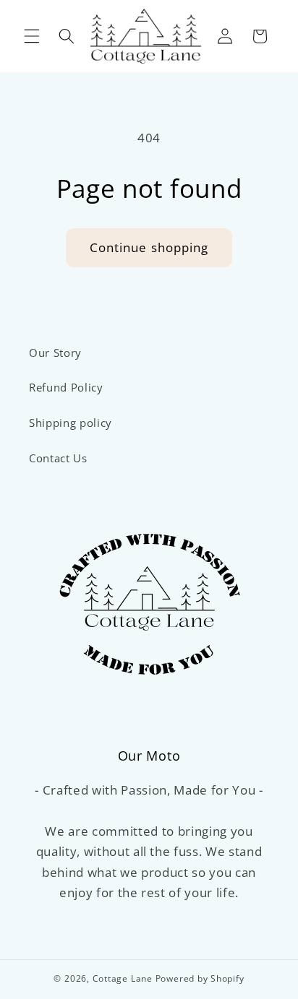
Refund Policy (66, 387)
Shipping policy (70, 423)
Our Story (55, 352)
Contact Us (58, 458)
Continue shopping (149, 247)
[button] (31, 36)
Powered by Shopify (200, 978)
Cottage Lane (123, 978)
